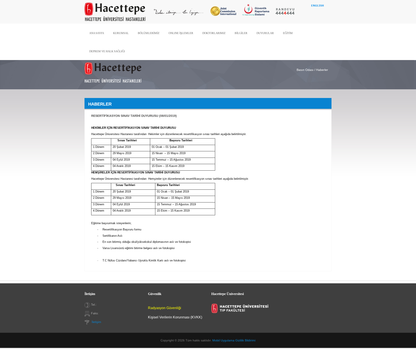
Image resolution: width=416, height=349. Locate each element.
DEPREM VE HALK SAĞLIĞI (107, 51)
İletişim (96, 322)
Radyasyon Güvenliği (164, 308)
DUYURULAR (265, 33)
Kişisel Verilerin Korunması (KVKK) (175, 317)
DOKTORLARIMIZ (214, 33)
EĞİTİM (288, 33)
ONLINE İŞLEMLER (181, 33)
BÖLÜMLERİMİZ (148, 33)
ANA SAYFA (96, 33)
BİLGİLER (241, 33)
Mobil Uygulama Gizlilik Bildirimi (233, 340)
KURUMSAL (121, 33)
